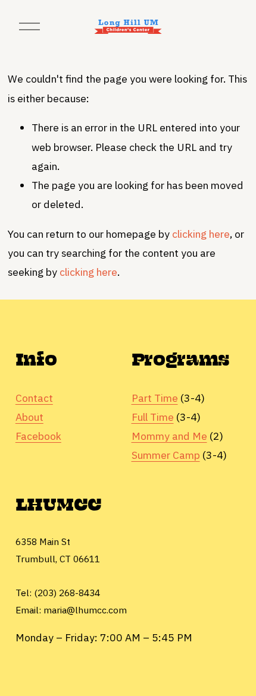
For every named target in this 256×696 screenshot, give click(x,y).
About (29, 417)
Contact (34, 398)
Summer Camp (166, 455)
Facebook (38, 436)
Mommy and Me (169, 436)
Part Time (155, 398)
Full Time (153, 417)
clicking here (201, 234)
